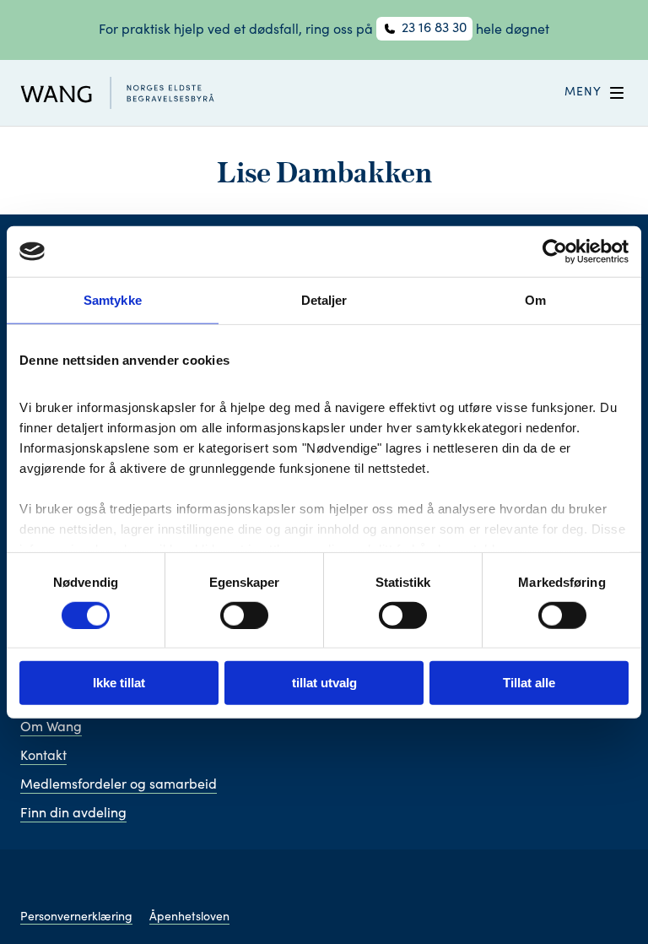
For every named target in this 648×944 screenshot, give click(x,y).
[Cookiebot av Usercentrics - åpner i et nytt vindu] (555, 251)
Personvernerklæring (76, 918)
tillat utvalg (324, 682)
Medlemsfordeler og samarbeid (118, 785)
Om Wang (51, 728)
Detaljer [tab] (324, 300)
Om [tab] (535, 300)
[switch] (244, 615)
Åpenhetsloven (189, 918)
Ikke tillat (119, 682)
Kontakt (43, 756)
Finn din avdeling (73, 814)
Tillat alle (529, 682)
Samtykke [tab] (113, 300)
